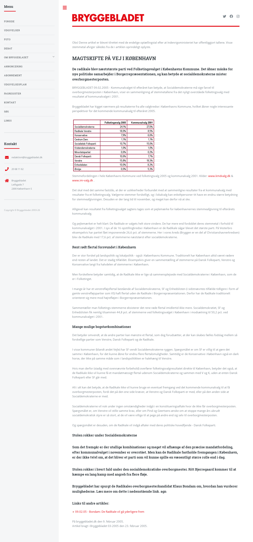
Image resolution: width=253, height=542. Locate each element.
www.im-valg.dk (83, 180)
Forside (9, 21)
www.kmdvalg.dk (219, 176)
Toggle (65, 7)
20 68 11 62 (17, 169)
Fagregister (12, 93)
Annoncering (13, 66)
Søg (6, 111)
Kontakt (10, 102)
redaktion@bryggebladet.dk (26, 157)
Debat (8, 48)
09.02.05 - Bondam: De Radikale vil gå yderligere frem (109, 511)
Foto (7, 39)
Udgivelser (12, 30)
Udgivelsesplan (15, 84)
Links (8, 120)
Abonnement (13, 75)
